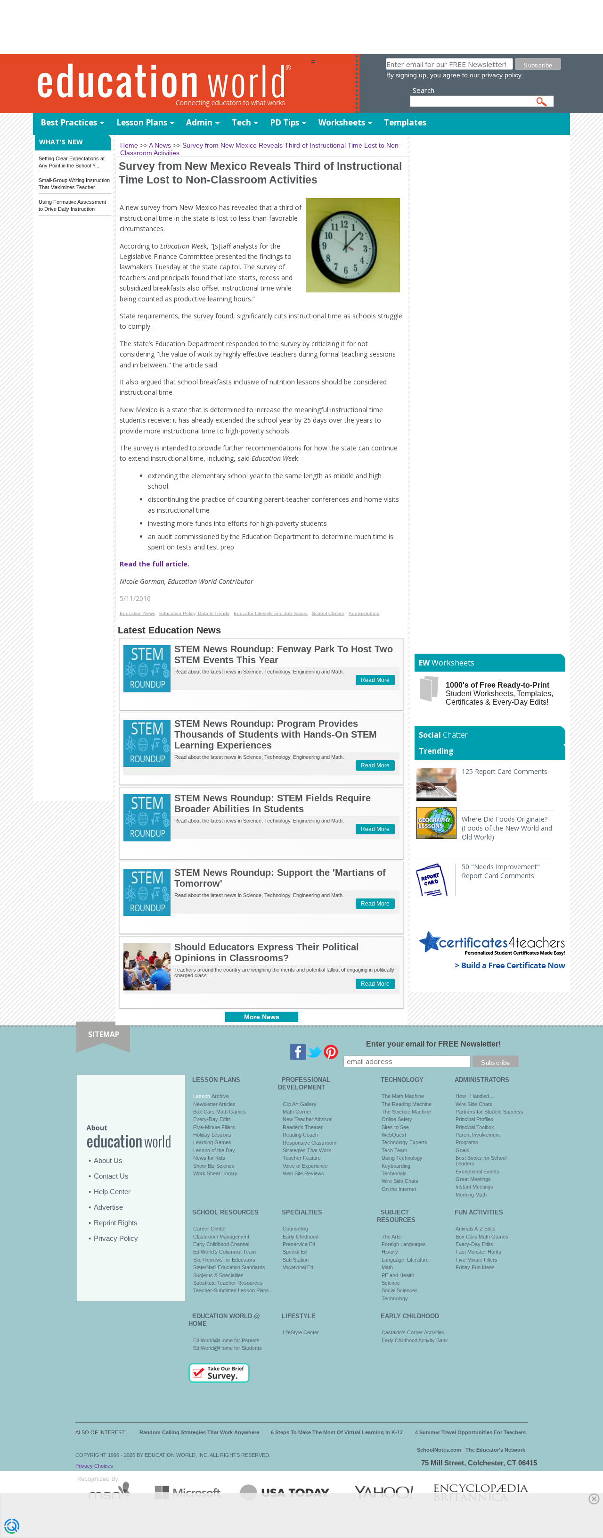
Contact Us (111, 1176)
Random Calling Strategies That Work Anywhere (199, 1432)
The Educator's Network (495, 1450)
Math (387, 1267)
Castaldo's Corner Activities (413, 1332)
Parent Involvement (478, 1135)
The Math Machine (403, 1096)
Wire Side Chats (400, 1181)
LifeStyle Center (301, 1332)
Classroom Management (221, 1236)
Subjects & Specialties (218, 1275)
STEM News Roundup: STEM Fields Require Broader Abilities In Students (272, 803)
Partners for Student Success (489, 1111)
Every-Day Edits (212, 1119)
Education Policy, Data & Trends (194, 613)
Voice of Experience (305, 1166)
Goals (462, 1150)
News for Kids (209, 1158)
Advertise (108, 1207)
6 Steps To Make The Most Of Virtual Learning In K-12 (337, 1432)
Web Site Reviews (303, 1173)
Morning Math (471, 1194)
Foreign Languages (404, 1244)
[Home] (172, 84)
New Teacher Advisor (307, 1119)
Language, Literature (405, 1260)
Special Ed (295, 1252)
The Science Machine (406, 1111)
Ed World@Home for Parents (226, 1340)
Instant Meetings (474, 1186)
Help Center (112, 1192)
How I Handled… (475, 1096)
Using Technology (402, 1158)
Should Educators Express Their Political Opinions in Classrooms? (266, 952)
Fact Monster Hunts (478, 1252)
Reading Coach (300, 1135)
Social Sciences (400, 1290)
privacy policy (501, 75)
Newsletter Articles (214, 1104)
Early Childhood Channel (221, 1244)
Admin (199, 122)
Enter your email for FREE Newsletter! (433, 1044)
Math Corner (297, 1111)
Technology (395, 1298)
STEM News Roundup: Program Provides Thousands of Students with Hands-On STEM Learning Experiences (275, 734)
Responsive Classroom (309, 1143)
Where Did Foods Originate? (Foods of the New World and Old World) (507, 828)
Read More (375, 680)
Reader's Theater (303, 1127)
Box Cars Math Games (219, 1111)
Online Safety (397, 1119)
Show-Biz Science (214, 1166)
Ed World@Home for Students (227, 1348)
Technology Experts (404, 1142)
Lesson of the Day (214, 1150)
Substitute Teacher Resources (228, 1283)
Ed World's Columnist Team (224, 1252)
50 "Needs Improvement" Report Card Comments (501, 871)
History (390, 1252)
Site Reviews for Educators (224, 1260)
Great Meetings (473, 1179)
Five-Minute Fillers (214, 1127)
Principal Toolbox (475, 1127)
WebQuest (394, 1135)
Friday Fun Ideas (475, 1267)
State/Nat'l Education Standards (229, 1267)
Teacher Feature (302, 1158)
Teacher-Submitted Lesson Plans (231, 1290)
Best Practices (69, 122)
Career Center (209, 1228)
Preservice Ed (299, 1244)
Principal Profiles (474, 1119)
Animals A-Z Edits (476, 1228)
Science (391, 1283)
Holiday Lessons (212, 1135)
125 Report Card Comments (504, 771)
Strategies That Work (307, 1150)
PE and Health (398, 1275)
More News (261, 1017)
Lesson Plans (141, 122)
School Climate (328, 613)
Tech (241, 122)
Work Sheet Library (215, 1173)
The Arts (391, 1236)
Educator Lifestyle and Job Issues (271, 613)
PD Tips (284, 122)
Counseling (295, 1228)
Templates (405, 122)
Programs (467, 1142)
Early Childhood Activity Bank (415, 1340)
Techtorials (394, 1173)
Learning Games (212, 1142)
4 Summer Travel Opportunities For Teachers (470, 1432)
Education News (137, 613)
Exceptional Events (477, 1171)
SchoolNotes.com (439, 1450)
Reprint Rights (116, 1223)
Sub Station (296, 1260)
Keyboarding (396, 1166)
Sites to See (395, 1127)
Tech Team (394, 1150)
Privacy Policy (116, 1238)
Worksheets (341, 122)
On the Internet (399, 1189)
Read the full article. (154, 563)
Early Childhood (300, 1236)
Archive (219, 1096)
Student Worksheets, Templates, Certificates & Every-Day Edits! (499, 693)
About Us (108, 1160)
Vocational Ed (298, 1267)
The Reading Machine (407, 1104)
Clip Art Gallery (300, 1104)
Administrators (364, 613)
